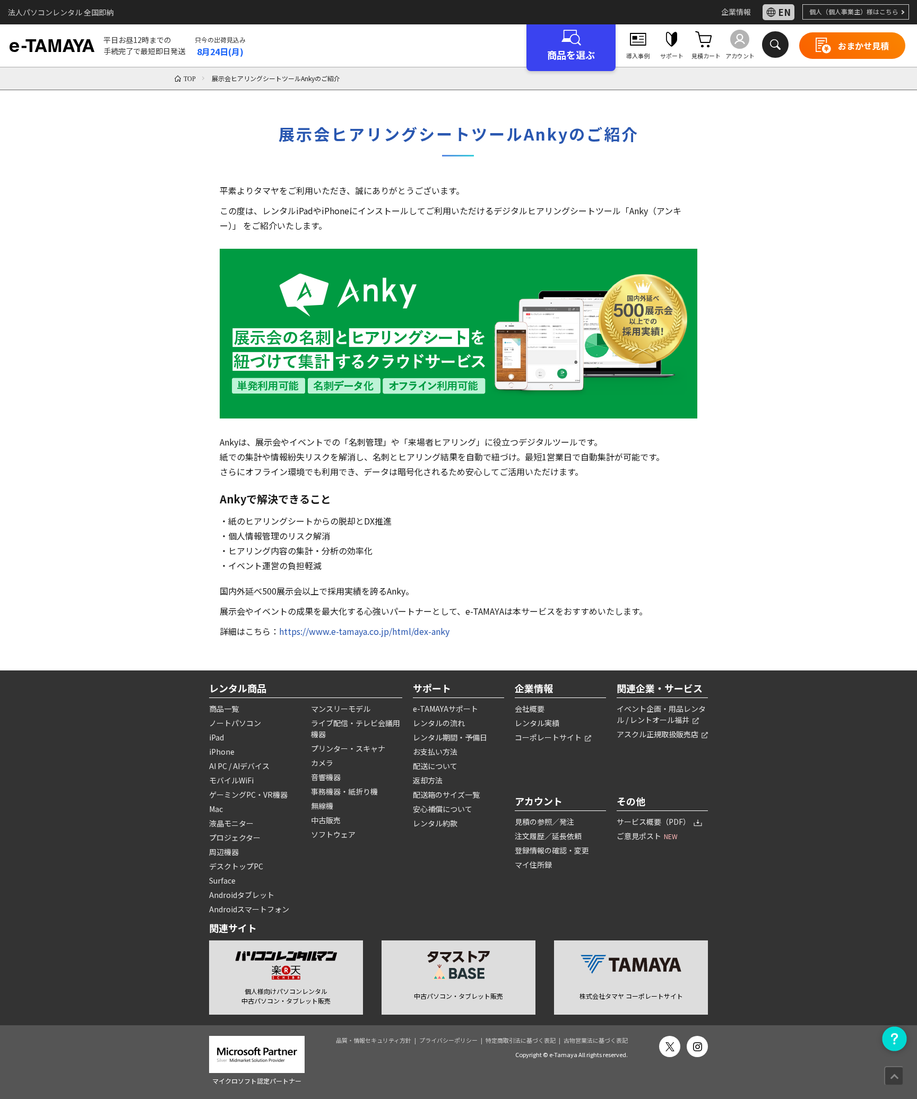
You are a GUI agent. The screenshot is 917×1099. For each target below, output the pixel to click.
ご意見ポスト (647, 836)
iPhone (222, 751)
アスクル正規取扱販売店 (658, 734)
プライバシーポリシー (448, 1040)
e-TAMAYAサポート (445, 708)
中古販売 (326, 820)
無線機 (322, 805)
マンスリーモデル (340, 708)
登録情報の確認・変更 (552, 850)
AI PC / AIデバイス (239, 766)
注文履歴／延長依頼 (548, 836)
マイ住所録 (533, 864)
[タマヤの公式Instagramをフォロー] (697, 1046)
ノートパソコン (235, 723)
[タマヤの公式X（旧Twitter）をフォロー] (669, 1046)
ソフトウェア (333, 834)
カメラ (322, 762)
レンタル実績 (537, 723)
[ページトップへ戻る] (894, 1076)
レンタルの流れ (439, 723)
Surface (222, 880)
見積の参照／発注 (544, 821)
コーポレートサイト (549, 737)
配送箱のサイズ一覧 (446, 794)
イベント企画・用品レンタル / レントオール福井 (661, 714)
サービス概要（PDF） (654, 821)
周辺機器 (224, 852)
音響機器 (326, 777)
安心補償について (442, 809)
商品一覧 (224, 708)
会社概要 (529, 708)
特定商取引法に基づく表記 (521, 1040)
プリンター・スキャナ (348, 748)
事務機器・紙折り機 (344, 791)
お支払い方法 (435, 751)
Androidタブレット (241, 894)
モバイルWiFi (231, 780)
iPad (216, 737)
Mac (216, 809)
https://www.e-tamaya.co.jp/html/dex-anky (364, 631)
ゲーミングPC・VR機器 (248, 794)
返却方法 (428, 780)
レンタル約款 (435, 823)
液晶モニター (231, 823)
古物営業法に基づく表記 (596, 1040)
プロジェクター (235, 837)
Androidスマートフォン (249, 909)
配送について (435, 766)
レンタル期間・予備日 (450, 737)
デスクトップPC (236, 866)
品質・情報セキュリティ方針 (373, 1040)
